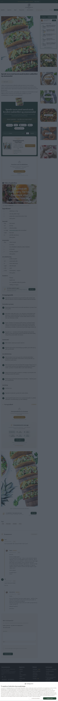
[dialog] (29, 691)
